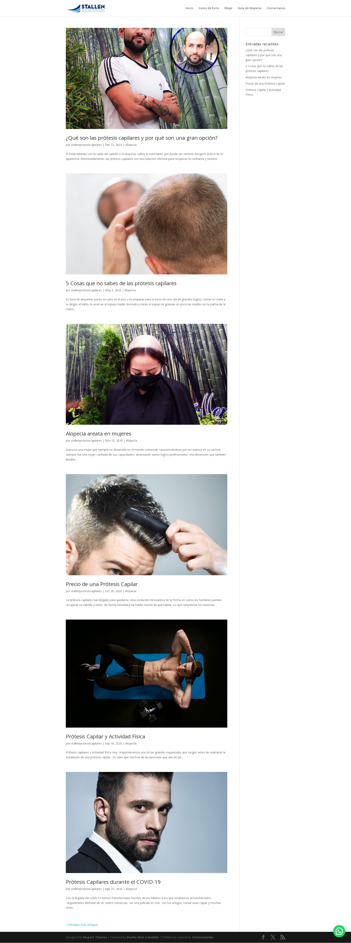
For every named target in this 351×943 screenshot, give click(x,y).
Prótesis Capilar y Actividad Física (105, 736)
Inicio (189, 8)
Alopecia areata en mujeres (98, 433)
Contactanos (276, 8)
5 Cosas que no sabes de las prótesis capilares (121, 283)
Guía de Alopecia (249, 8)
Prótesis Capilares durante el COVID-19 (113, 881)
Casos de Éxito (208, 8)
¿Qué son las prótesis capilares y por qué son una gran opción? (142, 137)
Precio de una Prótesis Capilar (102, 584)
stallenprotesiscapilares (86, 145)
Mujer (228, 8)
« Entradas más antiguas (82, 925)
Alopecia (130, 145)
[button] (339, 931)
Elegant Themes (95, 937)
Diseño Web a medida (142, 937)
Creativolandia (202, 937)
